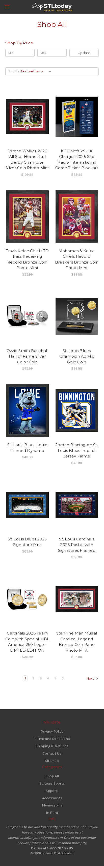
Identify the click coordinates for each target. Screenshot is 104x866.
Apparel (52, 791)
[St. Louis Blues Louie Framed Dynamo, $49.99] (27, 411)
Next (90, 679)
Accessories (52, 798)
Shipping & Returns (52, 746)
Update (84, 53)
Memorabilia (52, 805)
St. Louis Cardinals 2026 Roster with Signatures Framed (76, 545)
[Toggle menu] (7, 7)
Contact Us (52, 753)
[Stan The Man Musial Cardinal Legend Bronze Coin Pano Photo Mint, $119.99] (77, 599)
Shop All (52, 776)
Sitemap (52, 761)
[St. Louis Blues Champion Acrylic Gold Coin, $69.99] (77, 316)
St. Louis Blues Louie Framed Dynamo (27, 447)
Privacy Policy (52, 731)
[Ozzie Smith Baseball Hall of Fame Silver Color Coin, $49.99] (27, 316)
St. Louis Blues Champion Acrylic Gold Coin (76, 356)
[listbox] (37, 71)
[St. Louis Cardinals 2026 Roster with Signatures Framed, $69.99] (77, 505)
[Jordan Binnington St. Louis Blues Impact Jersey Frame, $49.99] (77, 411)
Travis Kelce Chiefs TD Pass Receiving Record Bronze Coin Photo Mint (27, 259)
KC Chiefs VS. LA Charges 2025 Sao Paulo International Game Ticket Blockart (76, 159)
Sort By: (14, 71)
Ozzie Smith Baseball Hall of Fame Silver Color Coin (27, 356)
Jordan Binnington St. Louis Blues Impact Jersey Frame (77, 450)
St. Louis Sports (52, 783)
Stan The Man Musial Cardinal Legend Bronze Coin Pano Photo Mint (76, 642)
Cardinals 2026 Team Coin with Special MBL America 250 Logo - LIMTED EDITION (27, 642)
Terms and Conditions (52, 739)
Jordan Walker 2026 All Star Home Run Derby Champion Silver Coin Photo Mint (27, 159)
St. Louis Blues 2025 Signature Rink (27, 542)
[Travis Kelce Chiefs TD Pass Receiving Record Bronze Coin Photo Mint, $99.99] (27, 217)
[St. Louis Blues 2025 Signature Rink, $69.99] (27, 505)
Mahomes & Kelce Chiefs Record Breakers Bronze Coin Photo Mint (76, 259)
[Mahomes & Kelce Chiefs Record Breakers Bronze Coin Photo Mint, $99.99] (77, 217)
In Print (52, 813)
